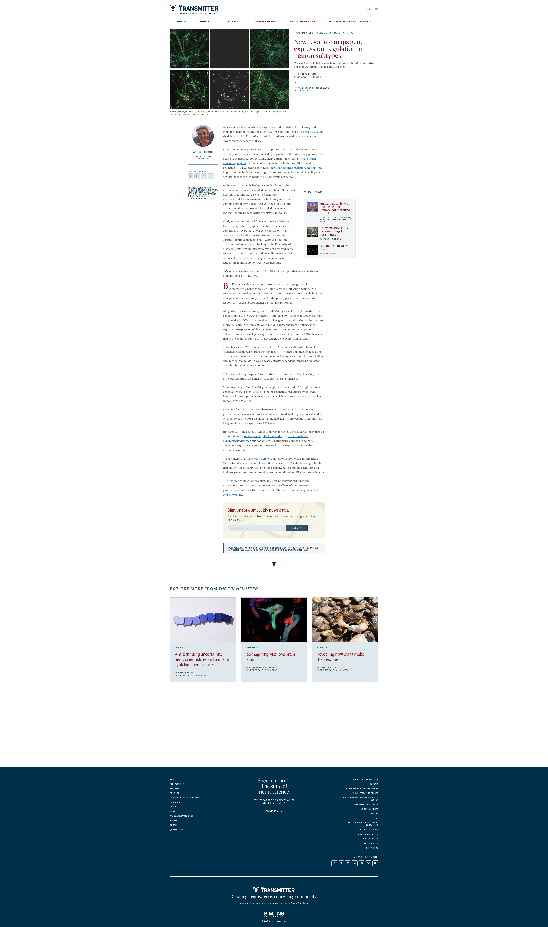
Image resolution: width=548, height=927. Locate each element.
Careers (374, 814)
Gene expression (196, 194)
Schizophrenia (195, 198)
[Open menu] (376, 9)
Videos (173, 807)
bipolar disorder (272, 436)
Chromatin (211, 190)
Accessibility (371, 843)
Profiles (174, 793)
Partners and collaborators (362, 789)
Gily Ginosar (344, 218)
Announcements (369, 809)
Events (173, 821)
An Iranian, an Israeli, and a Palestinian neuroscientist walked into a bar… (335, 208)
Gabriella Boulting (276, 240)
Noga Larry (326, 220)
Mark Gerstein (262, 458)
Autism (207, 188)
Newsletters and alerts (365, 793)
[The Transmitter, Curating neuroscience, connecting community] (194, 9)
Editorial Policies (368, 830)
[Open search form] (368, 9)
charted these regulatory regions (296, 168)
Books (173, 811)
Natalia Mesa (328, 667)
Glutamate (210, 194)
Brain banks (251, 647)
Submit (296, 528)
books (182, 816)
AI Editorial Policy (368, 834)
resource (310, 132)
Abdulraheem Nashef (333, 220)
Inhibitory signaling (198, 196)
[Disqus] (274, 726)
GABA (213, 192)
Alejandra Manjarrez (262, 667)
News (179, 22)
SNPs (206, 198)
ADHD (200, 188)
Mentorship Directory (366, 805)
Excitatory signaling (198, 192)
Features (174, 789)
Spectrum (178, 830)
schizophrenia (252, 436)
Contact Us (372, 848)
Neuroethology (325, 647)
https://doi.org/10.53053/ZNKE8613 (329, 88)
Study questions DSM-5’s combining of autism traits (335, 232)
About (365, 779)
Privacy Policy (370, 839)
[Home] (274, 889)
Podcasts (175, 802)
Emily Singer (329, 254)
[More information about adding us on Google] (352, 33)
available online (232, 494)
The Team (373, 784)
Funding (179, 647)
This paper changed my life (184, 798)
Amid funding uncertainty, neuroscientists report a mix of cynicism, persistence (202, 659)
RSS (376, 818)
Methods (307, 33)
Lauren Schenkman (332, 239)
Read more (274, 810)
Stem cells (302, 550)
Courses (174, 825)
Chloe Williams (306, 74)
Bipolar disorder (196, 190)
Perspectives (205, 22)
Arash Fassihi (330, 218)
